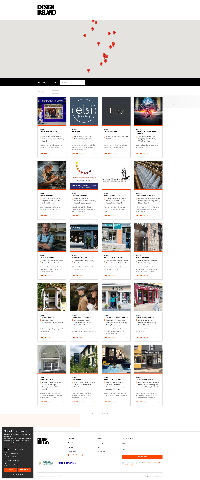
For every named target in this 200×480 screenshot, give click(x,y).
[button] (92, 29)
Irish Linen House (142, 257)
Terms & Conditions (147, 463)
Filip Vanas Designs (47, 317)
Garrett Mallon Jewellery (145, 379)
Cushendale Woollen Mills (145, 195)
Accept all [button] (10, 470)
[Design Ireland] (47, 9)
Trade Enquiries (72, 443)
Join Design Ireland (102, 443)
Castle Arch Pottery (47, 257)
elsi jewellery (77, 131)
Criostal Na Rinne (46, 195)
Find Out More (46, 154)
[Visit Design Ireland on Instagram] (82, 455)
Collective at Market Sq (80, 195)
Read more (11, 445)
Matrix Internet (159, 476)
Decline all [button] (24, 470)
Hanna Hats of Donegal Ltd (82, 317)
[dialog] (17, 452)
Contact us (71, 438)
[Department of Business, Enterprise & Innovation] (46, 463)
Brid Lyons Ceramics (79, 257)
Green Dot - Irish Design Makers (116, 317)
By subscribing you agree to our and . (142, 464)
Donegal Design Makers (145, 317)
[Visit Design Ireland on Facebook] (68, 455)
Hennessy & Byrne (46, 379)
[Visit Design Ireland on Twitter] (73, 455)
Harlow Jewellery (110, 131)
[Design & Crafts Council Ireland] (67, 463)
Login (98, 447)
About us (70, 447)
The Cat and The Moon (48, 131)
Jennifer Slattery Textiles (113, 257)
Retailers (99, 438)
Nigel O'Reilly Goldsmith (113, 379)
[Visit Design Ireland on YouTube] (77, 455)
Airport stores (101, 451)
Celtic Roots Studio (79, 379)
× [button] (31, 429)
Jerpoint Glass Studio (112, 195)
